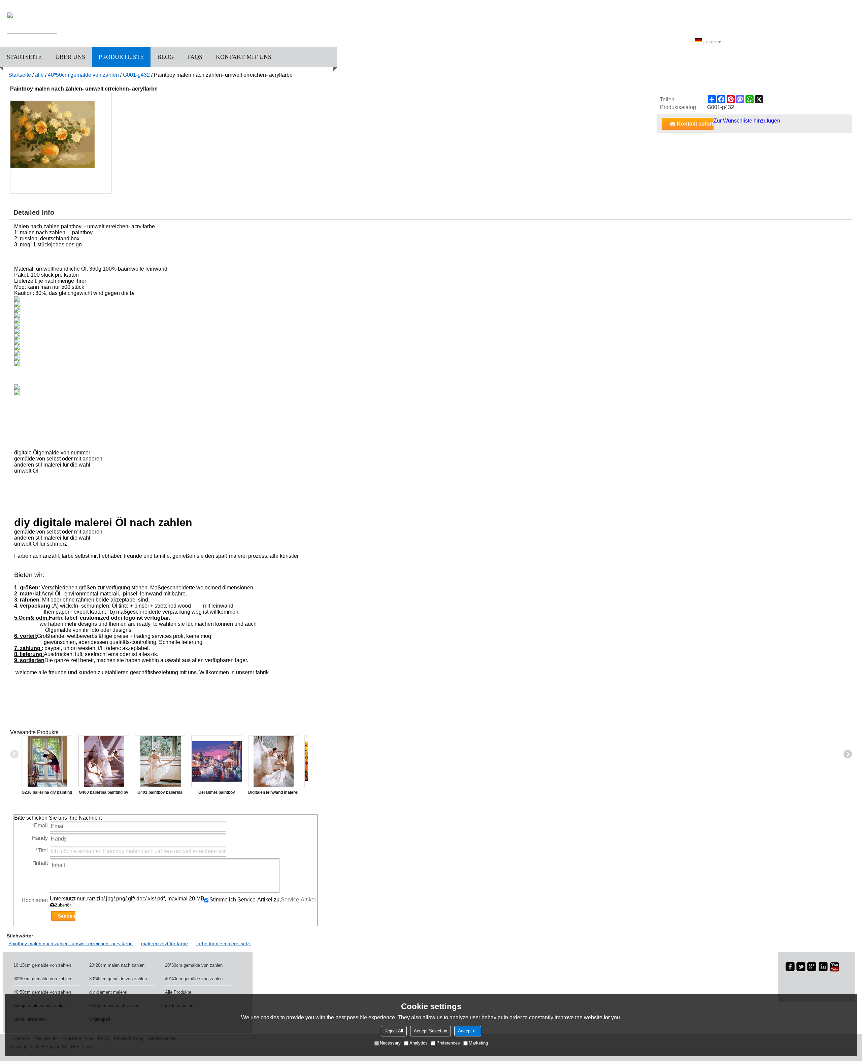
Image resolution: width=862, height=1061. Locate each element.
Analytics (418, 1043)
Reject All (394, 1030)
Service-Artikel (298, 899)
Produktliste (121, 57)
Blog (165, 57)
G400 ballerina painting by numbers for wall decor (103, 793)
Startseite (24, 57)
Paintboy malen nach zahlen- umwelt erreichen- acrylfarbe (70, 943)
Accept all (467, 1030)
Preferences (448, 1043)
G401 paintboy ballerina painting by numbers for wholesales (160, 793)
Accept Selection (430, 1030)
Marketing (478, 1043)
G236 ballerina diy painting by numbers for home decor (47, 793)
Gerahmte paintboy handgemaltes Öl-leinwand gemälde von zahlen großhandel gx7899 (216, 793)
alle (39, 75)
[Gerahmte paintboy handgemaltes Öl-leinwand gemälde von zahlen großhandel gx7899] (216, 761)
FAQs (194, 57)
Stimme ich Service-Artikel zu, (262, 899)
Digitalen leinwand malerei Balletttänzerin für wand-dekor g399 (273, 793)
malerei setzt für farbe (164, 943)
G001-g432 (136, 75)
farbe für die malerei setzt (223, 943)
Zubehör (63, 905)
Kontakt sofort (695, 124)
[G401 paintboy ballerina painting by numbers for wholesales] (160, 761)
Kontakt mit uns (243, 57)
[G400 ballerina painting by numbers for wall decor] (103, 761)
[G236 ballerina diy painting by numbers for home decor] (47, 761)
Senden (66, 916)
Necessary (390, 1043)
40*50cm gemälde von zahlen (83, 75)
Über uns (70, 57)
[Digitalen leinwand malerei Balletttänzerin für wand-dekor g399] (273, 761)
